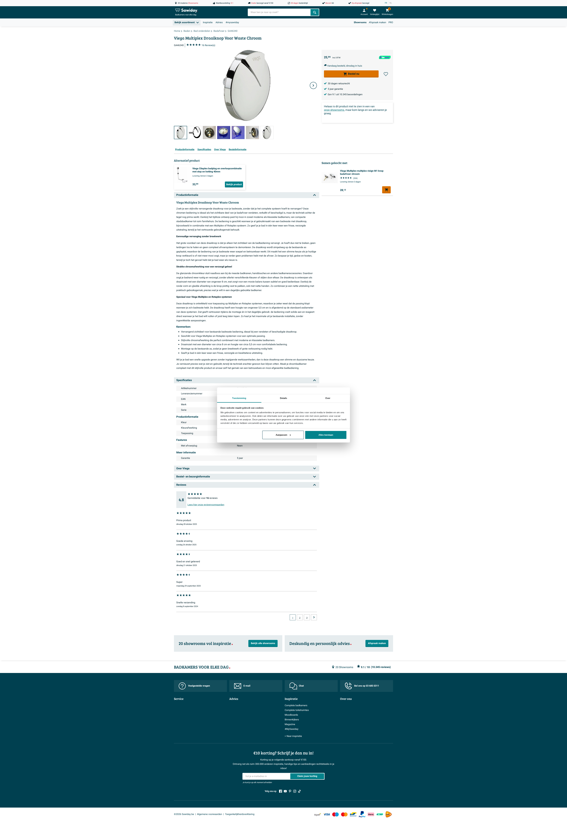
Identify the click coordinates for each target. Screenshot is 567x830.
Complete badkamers (296, 705)
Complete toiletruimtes (297, 710)
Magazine (290, 724)
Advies (219, 22)
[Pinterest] (290, 791)
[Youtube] (285, 791)
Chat (301, 686)
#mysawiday (232, 22)
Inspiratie (208, 22)
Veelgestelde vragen (199, 686)
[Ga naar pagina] (314, 617)
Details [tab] (283, 398)
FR (386, 2)
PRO (390, 22)
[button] (386, 74)
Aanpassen (281, 435)
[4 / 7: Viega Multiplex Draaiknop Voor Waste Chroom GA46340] (223, 132)
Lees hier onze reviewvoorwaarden (206, 505)
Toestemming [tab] (239, 398)
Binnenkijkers (292, 719)
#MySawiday (291, 729)
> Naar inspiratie (293, 736)
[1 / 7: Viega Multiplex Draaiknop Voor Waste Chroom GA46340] (180, 132)
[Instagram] (294, 791)
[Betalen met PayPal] (362, 814)
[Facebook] (280, 791)
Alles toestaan (325, 435)
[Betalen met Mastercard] (344, 814)
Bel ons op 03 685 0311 (366, 686)
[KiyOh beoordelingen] (318, 814)
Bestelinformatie (237, 149)
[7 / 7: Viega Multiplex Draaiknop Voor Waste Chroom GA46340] (266, 132)
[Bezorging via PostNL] (388, 814)
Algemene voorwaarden (209, 814)
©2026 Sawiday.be (184, 814)
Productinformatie (184, 149)
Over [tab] (327, 398)
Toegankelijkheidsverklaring (239, 814)
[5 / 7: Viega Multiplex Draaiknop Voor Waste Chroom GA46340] (238, 132)
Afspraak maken (377, 22)
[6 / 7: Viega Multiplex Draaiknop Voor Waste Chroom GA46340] (252, 132)
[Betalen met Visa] (326, 814)
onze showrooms (334, 110)
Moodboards (291, 715)
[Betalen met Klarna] (371, 814)
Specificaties (204, 149)
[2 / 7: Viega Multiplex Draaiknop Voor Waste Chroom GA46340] (194, 132)
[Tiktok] (299, 791)
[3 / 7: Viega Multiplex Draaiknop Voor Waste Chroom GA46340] (209, 132)
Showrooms (360, 22)
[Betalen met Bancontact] (353, 814)
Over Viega (220, 149)
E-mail (246, 686)
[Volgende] (313, 85)
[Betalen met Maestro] (335, 814)
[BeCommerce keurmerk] (380, 814)
